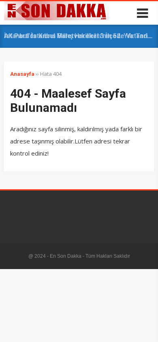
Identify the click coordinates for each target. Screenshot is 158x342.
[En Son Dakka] (56, 18)
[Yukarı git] (144, 328)
